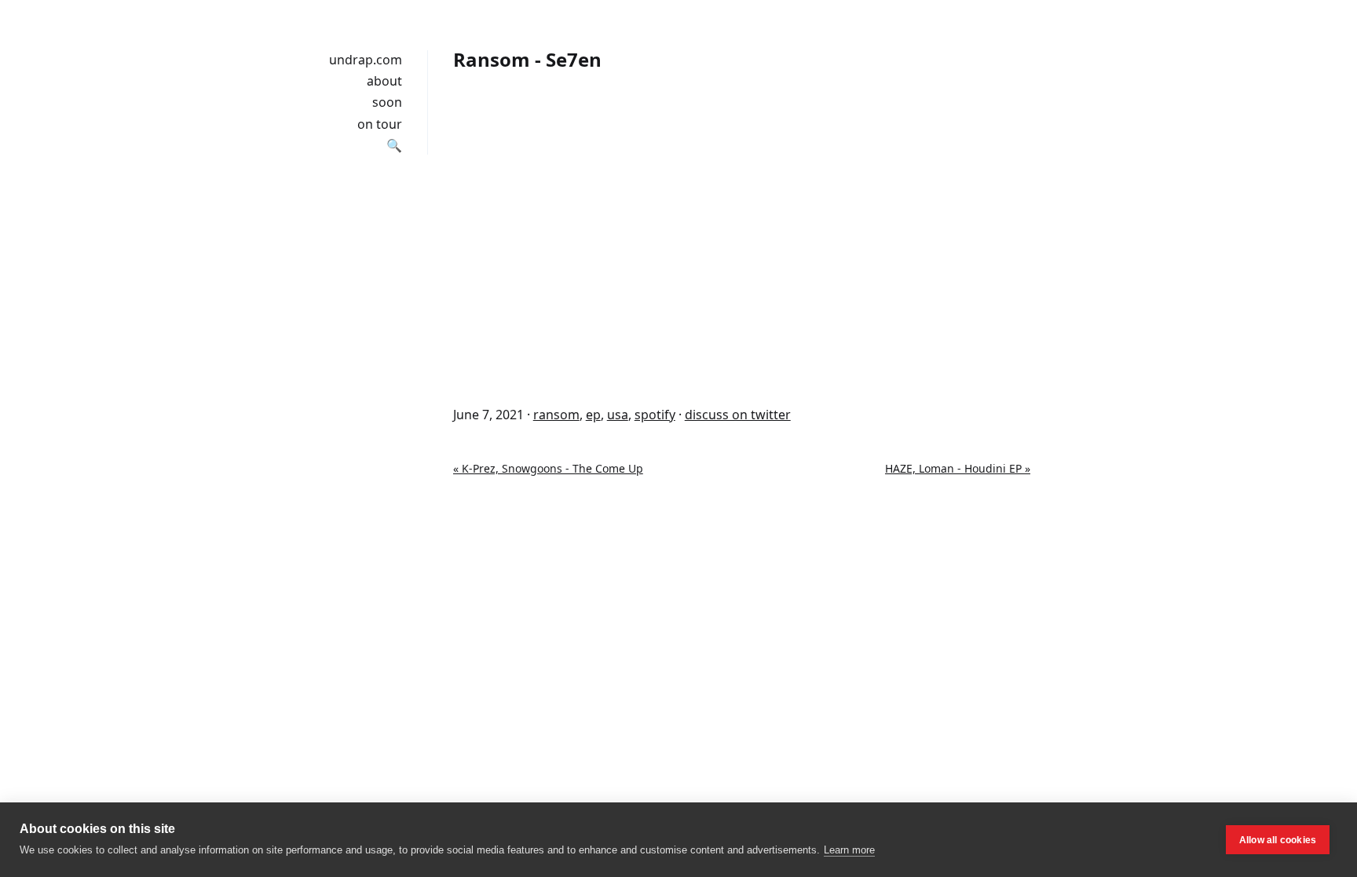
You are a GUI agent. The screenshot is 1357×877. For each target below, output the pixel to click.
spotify (655, 414)
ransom (556, 414)
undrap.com (365, 59)
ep (593, 414)
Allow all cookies (1277, 840)
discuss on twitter (738, 414)
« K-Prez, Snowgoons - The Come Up (548, 468)
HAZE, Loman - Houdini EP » (957, 468)
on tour (379, 124)
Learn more (849, 850)
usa (617, 414)
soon (387, 102)
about (384, 81)
